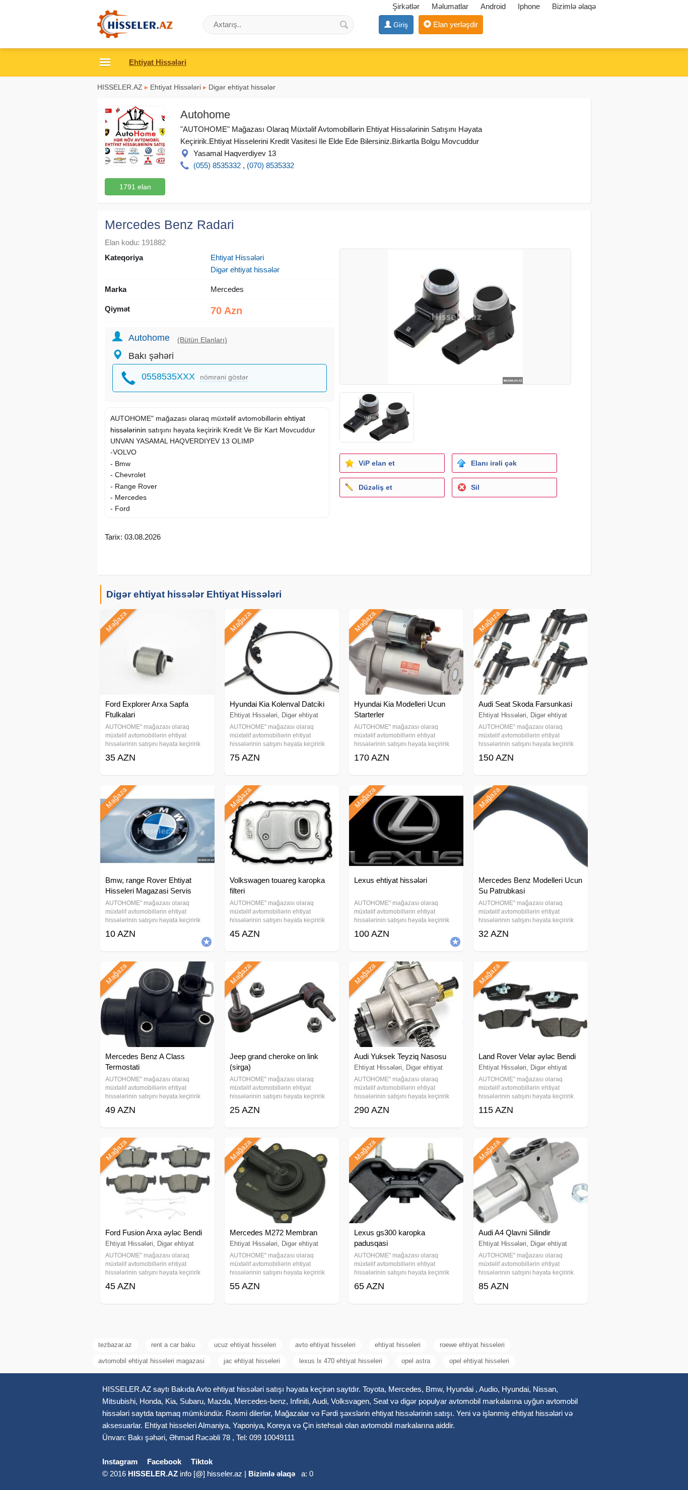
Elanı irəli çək (494, 463)
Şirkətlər (406, 6)
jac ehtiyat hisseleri (252, 1361)
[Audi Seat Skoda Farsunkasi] (530, 621)
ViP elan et (377, 463)
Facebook (164, 1461)
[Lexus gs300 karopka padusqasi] (406, 1150)
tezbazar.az (115, 1345)
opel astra (415, 1361)
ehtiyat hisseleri (398, 1345)
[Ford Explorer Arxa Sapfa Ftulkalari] (157, 621)
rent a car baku (173, 1345)
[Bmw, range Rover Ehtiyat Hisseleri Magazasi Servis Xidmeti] (157, 797)
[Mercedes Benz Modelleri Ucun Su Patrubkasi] (530, 797)
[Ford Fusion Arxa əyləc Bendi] (157, 1150)
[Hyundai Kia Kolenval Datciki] (282, 621)
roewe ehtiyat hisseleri (472, 1345)
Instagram (119, 1461)
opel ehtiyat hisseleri (479, 1361)
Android (493, 6)
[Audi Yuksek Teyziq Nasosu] (406, 974)
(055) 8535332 (217, 165)
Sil (475, 487)
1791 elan (135, 187)
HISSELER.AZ (120, 87)
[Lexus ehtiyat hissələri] (406, 797)
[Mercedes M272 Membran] (282, 1150)
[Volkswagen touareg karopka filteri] (282, 797)
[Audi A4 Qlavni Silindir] (530, 1150)
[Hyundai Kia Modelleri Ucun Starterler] (406, 621)
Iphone (529, 6)
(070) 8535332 (270, 165)
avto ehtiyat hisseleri (325, 1345)
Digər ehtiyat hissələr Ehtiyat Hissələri (194, 594)
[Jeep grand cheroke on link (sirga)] (282, 974)
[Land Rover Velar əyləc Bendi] (530, 974)
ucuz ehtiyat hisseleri (245, 1345)
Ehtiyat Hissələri (175, 87)
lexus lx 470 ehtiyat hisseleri (340, 1361)
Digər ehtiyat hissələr (242, 87)
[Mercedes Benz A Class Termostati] (157, 974)
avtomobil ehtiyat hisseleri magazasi (151, 1361)
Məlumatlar (450, 6)
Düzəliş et (375, 487)
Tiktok (202, 1461)
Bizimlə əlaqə (574, 6)
